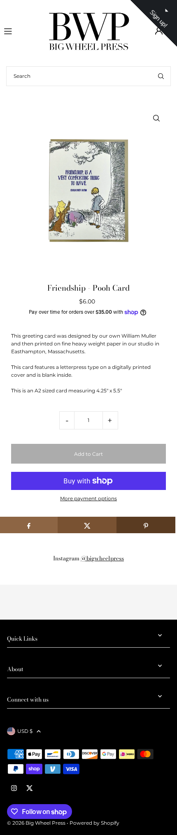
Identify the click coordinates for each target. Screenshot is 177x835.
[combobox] (88, 76)
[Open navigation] (22, 30)
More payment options (88, 498)
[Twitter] (29, 788)
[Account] (159, 31)
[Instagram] (14, 788)
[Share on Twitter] (87, 525)
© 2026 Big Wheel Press (36, 823)
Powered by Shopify (94, 823)
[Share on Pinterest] (145, 525)
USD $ (25, 731)
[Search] (161, 76)
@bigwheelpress (102, 558)
